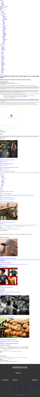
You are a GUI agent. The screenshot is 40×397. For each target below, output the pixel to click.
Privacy (36, 382)
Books (4, 21)
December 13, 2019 (12, 97)
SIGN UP (1, 359)
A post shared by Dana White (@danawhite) (11, 127)
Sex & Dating (5, 19)
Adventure (4, 18)
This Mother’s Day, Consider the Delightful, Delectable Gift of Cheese (9, 343)
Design (4, 22)
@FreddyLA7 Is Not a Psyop (4, 266)
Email (8, 226)
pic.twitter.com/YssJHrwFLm (23, 96)
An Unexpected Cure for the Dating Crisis (5, 262)
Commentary (1, 285)
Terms (32, 388)
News (4, 26)
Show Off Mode (4, 49)
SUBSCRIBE (3, 177)
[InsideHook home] (20, 367)
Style (2, 24)
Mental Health (5, 33)
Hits (2, 382)
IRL (2, 385)
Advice (25, 382)
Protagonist (3, 387)
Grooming (4, 29)
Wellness (3, 3)
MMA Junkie (30, 87)
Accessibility (36, 384)
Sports (3, 74)
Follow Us (1, 6)
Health (4, 32)
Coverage (3, 384)
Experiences (3, 1)
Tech (3, 41)
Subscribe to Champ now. (36, 172)
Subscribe (4, 6)
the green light (20, 85)
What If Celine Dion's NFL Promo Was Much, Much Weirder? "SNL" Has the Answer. (9, 167)
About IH (33, 382)
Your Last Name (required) (10, 348)
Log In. (6, 178)
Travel (4, 17)
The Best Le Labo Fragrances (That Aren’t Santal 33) (6, 193)
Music (4, 23)
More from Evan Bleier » (3, 137)
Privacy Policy (12, 361)
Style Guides (3, 58)
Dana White (13, 85)
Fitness (4, 31)
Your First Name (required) (10, 347)
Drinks (2, 46)
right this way (30, 234)
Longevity (25, 384)
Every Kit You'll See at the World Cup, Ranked (6, 287)
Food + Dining (2, 338)
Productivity (4, 35)
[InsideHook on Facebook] (22, 371)
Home (4, 38)
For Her (4, 40)
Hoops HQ (3, 5)
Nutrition (4, 34)
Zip (7, 227)
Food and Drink (5, 39)
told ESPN (4, 101)
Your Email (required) (10, 346)
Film (2, 51)
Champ (3, 386)
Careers (36, 383)
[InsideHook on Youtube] (25, 371)
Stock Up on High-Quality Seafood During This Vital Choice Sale (8, 339)
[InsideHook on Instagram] (23, 371)
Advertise (33, 387)
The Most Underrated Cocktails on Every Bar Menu (5, 197)
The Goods (3, 4)
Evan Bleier (2, 81)
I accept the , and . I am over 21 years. (10, 361)
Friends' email (1, 351)
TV (0, 165)
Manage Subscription (37, 385)
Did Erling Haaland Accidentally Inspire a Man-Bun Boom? (8, 258)
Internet (20, 383)
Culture (2, 2)
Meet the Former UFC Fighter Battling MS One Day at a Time (7, 163)
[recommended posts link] (20, 260)
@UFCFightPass (12, 96)
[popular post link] (6, 191)
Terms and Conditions (6, 361)
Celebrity (4, 25)
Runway (4, 27)
